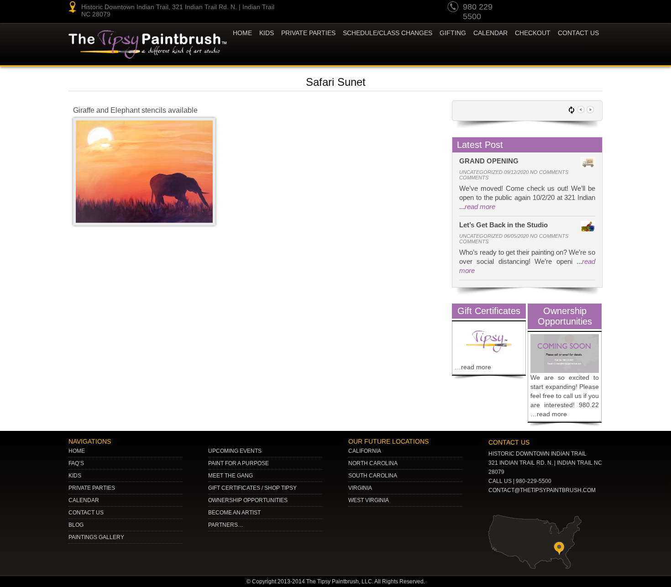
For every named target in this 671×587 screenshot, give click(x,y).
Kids (74, 475)
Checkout (532, 33)
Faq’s (76, 463)
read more (480, 206)
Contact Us (578, 33)
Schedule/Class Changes (387, 33)
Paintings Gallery (96, 537)
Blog (76, 525)
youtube (524, 8)
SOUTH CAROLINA (372, 475)
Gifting (453, 33)
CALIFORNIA (364, 451)
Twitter (559, 8)
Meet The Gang (230, 475)
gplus (576, 8)
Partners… (225, 525)
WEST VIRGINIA (368, 500)
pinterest (541, 8)
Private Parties (308, 33)
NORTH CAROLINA (373, 463)
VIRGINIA (360, 488)
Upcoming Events (235, 451)
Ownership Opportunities (248, 500)
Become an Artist (234, 512)
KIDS (266, 33)
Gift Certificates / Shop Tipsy (252, 488)
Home (242, 33)
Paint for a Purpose (238, 463)
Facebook (593, 8)
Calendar (490, 33)
